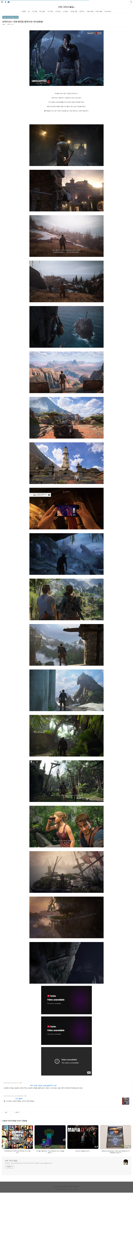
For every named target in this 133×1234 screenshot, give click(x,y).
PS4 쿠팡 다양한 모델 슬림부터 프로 (43, 1085)
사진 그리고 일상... (66, 7)
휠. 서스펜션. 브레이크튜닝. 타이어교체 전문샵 (19, 1101)
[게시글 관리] (11, 1112)
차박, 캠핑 (42, 11)
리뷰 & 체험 (99, 11)
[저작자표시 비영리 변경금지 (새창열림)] (23, 1112)
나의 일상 (57, 11)
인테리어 (81, 11)
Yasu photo (107, 11)
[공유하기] (9, 1112)
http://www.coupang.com (11, 1083)
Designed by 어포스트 (61, 1189)
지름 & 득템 (90, 11)
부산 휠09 (19, 1099)
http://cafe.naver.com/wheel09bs (13, 1096)
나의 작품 (34, 11)
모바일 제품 (73, 11)
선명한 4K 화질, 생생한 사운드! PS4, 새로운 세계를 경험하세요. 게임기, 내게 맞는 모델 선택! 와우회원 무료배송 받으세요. (43, 1088)
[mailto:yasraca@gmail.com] (8, 2)
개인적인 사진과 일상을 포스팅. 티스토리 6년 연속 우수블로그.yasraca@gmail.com (28, 1163)
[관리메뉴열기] (129, 3)
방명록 (24, 11)
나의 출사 (65, 11)
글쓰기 (75, 1189)
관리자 (70, 1189)
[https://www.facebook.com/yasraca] (5, 2)
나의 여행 (50, 11)
